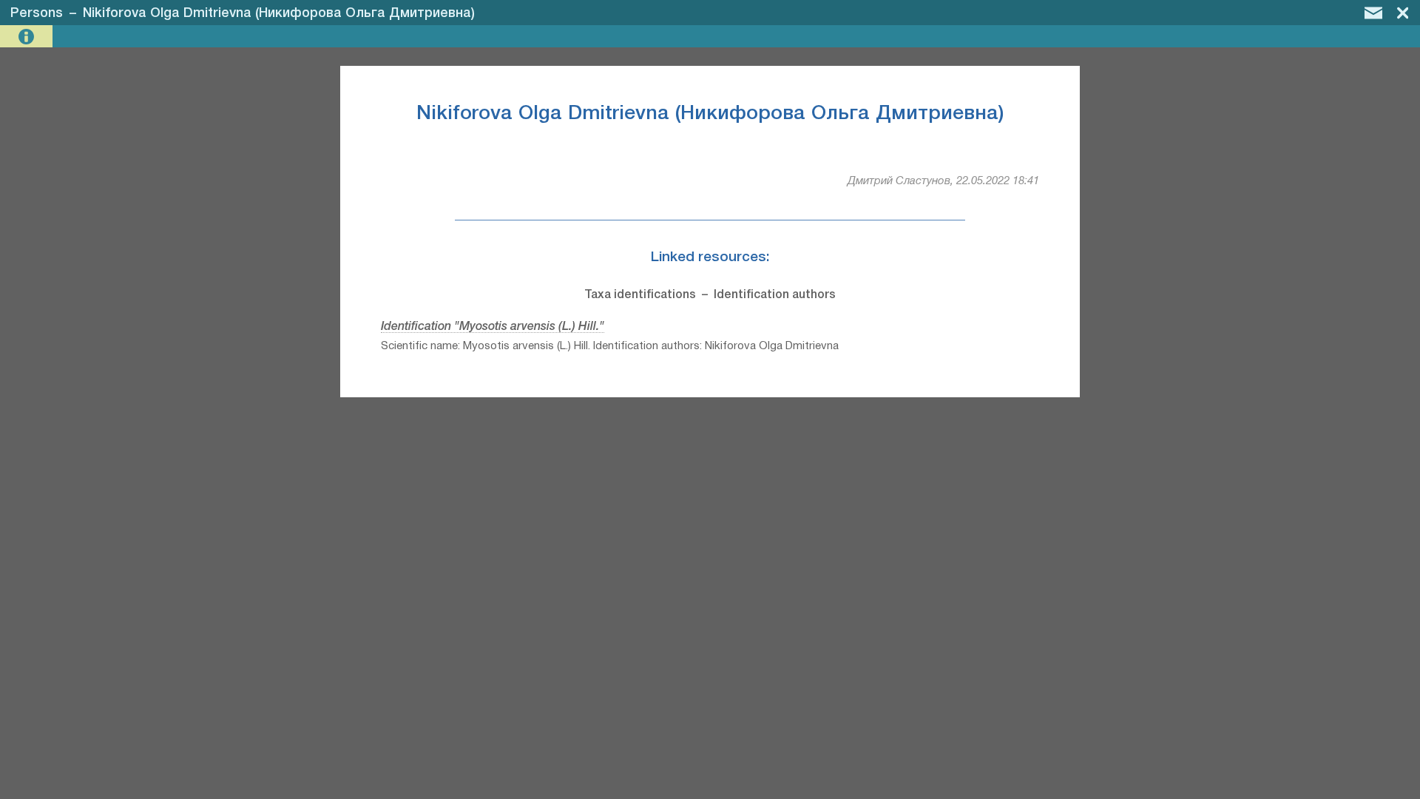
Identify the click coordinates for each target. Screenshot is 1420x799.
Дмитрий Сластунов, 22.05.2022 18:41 (943, 181)
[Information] (27, 36)
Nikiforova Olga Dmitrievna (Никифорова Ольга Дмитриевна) (279, 13)
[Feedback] (1373, 12)
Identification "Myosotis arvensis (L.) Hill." (492, 327)
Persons (36, 13)
